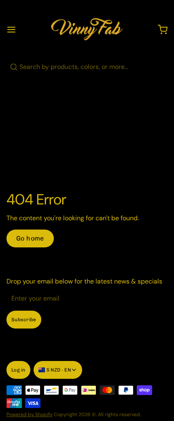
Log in (18, 370)
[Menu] (14, 29)
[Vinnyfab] (87, 29)
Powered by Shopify (29, 414)
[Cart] (159, 29)
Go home (30, 238)
